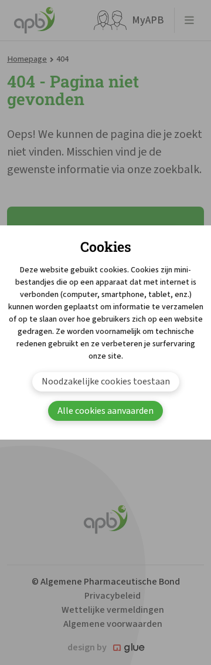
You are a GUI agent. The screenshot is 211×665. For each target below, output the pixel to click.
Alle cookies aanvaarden (105, 410)
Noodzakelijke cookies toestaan (106, 381)
